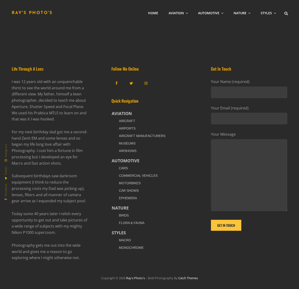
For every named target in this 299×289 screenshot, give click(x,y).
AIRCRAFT (127, 121)
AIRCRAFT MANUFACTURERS (142, 136)
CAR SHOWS (129, 190)
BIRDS (124, 215)
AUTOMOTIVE (208, 13)
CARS (123, 168)
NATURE (240, 13)
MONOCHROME (131, 247)
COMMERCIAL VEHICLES (138, 175)
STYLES (266, 13)
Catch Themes (188, 278)
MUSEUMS (127, 143)
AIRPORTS (127, 128)
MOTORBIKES (130, 183)
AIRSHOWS (127, 151)
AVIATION (176, 13)
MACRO (125, 240)
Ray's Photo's (32, 13)
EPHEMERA (128, 198)
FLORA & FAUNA (131, 223)
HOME (153, 13)
